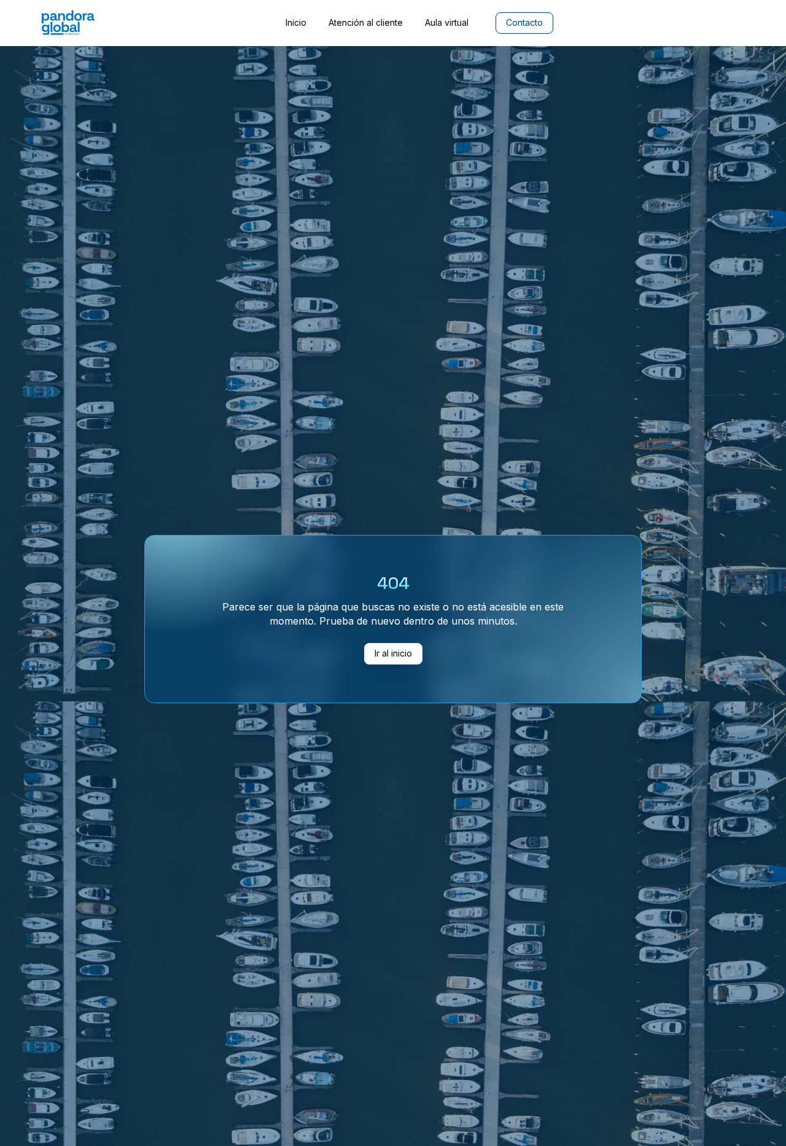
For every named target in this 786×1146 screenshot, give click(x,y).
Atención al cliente (366, 23)
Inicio (296, 23)
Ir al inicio (393, 653)
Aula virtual (447, 23)
